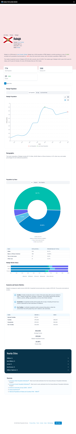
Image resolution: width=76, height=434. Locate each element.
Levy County (21, 42)
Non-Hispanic (42, 182)
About (45, 423)
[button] (73, 2)
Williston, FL (10, 358)
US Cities (6, 35)
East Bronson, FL (11, 367)
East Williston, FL (11, 361)
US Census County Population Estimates (19, 384)
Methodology (50, 423)
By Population (32, 92)
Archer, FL (9, 364)
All (65, 100)
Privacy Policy (32, 423)
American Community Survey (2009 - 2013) (20, 387)
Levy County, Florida (22, 54)
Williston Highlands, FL (12, 370)
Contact (41, 423)
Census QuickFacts (14, 389)
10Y (68, 100)
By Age (37, 92)
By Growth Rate (44, 92)
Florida (11, 35)
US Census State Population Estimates (18, 380)
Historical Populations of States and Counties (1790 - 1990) (23, 391)
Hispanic (35, 182)
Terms (37, 423)
